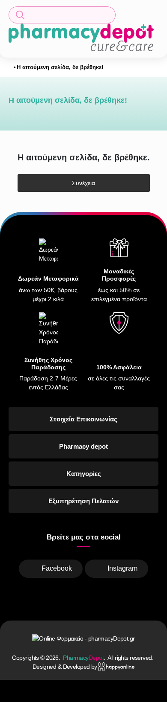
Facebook (57, 568)
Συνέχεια (83, 183)
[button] (62, 14)
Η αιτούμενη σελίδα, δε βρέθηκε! (60, 67)
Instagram (122, 568)
